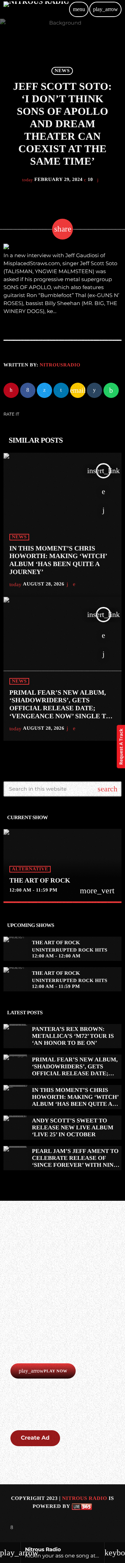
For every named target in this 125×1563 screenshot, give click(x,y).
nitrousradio (60, 365)
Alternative (30, 869)
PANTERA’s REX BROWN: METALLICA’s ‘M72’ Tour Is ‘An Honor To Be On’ (73, 1036)
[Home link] (35, 9)
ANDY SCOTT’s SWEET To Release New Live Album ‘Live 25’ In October (72, 1127)
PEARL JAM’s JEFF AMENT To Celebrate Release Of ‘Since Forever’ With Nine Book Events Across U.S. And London (75, 1165)
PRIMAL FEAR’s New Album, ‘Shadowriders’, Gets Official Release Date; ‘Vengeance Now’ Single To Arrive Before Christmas (60, 708)
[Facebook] (11, 1527)
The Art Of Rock (39, 880)
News (62, 70)
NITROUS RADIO (84, 1498)
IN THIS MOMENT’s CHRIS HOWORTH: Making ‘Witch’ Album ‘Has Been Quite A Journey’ (58, 560)
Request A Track (121, 746)
